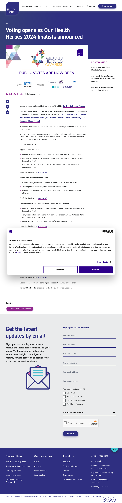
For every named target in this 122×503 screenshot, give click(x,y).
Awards (80, 6)
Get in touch (96, 461)
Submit (70, 433)
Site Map (87, 496)
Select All (71, 393)
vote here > (42, 172)
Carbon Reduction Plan (72, 479)
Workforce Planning (75, 404)
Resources (57, 6)
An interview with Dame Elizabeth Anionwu (100, 68)
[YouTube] (113, 499)
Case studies (39, 475)
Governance (68, 475)
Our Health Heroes (70, 466)
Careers (66, 470)
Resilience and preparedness (18, 466)
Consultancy (27, 6)
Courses (47, 6)
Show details (102, 262)
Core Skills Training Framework (14, 480)
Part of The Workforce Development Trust (100, 466)
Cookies (19, 253)
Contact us (107, 6)
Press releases (40, 470)
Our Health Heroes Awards (20, 309)
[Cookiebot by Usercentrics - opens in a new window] (102, 231)
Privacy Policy (96, 496)
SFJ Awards (51, 117)
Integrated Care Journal (30, 121)
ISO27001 (79, 496)
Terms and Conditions (60, 496)
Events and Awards (75, 396)
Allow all (95, 269)
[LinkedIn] (104, 499)
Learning (37, 6)
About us (66, 462)
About (72, 6)
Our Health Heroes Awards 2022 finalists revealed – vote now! (103, 79)
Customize (59, 269)
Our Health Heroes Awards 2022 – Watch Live (102, 88)
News (65, 6)
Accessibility (47, 496)
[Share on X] (7, 107)
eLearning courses (13, 475)
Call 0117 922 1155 (99, 456)
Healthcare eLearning (76, 400)
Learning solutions (13, 470)
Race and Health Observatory (69, 117)
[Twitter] (109, 499)
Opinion (37, 466)
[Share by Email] (7, 112)
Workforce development (16, 462)
